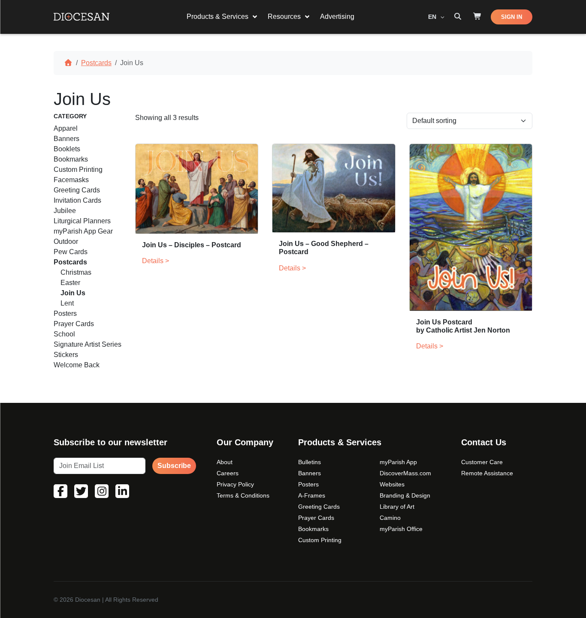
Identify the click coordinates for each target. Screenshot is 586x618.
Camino (390, 517)
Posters (308, 484)
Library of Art (397, 506)
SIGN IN (511, 17)
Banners (309, 473)
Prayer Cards (316, 517)
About (225, 462)
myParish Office (401, 528)
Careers (228, 473)
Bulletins (309, 462)
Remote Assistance (487, 473)
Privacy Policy (235, 484)
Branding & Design (405, 495)
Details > (155, 260)
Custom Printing (319, 540)
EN (433, 16)
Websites (392, 484)
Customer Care (482, 462)
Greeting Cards (319, 506)
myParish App (398, 462)
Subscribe (174, 465)
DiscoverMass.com (405, 473)
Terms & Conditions (243, 495)
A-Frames (311, 495)
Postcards (96, 62)
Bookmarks (313, 528)
